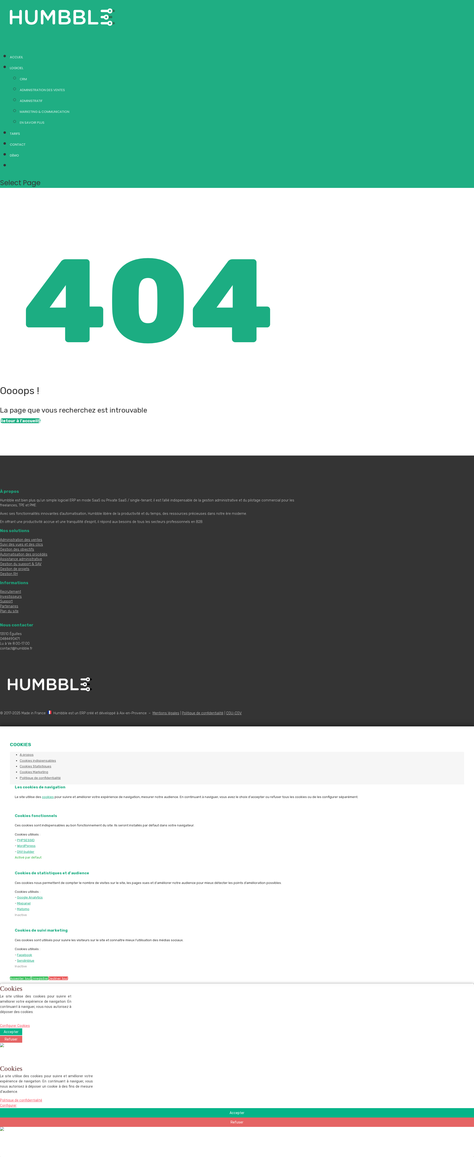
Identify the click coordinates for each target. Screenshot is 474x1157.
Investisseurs (11, 597)
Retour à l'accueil (19, 420)
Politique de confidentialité (202, 713)
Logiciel (16, 68)
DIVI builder (25, 852)
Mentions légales (166, 713)
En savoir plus (32, 122)
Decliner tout (58, 978)
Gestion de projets (14, 569)
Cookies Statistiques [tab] (35, 766)
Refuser (11, 1039)
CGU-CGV (234, 713)
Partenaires (9, 606)
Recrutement (10, 592)
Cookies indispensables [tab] (38, 760)
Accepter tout (20, 978)
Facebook (24, 955)
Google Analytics (30, 897)
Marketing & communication (44, 111)
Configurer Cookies (15, 1026)
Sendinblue (25, 960)
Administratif (31, 101)
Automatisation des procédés (23, 554)
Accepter (11, 1032)
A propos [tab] (27, 755)
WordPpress (26, 846)
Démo (14, 155)
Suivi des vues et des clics (21, 544)
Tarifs (15, 133)
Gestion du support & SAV (20, 564)
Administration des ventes (42, 90)
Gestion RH (9, 574)
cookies (48, 797)
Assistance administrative (21, 559)
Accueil (16, 57)
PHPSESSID (26, 840)
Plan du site (9, 611)
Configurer (8, 1105)
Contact (17, 144)
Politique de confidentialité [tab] (40, 778)
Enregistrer (39, 978)
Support (6, 601)
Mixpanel (24, 903)
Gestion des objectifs (17, 549)
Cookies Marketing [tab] (34, 772)
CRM (23, 79)
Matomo (23, 909)
